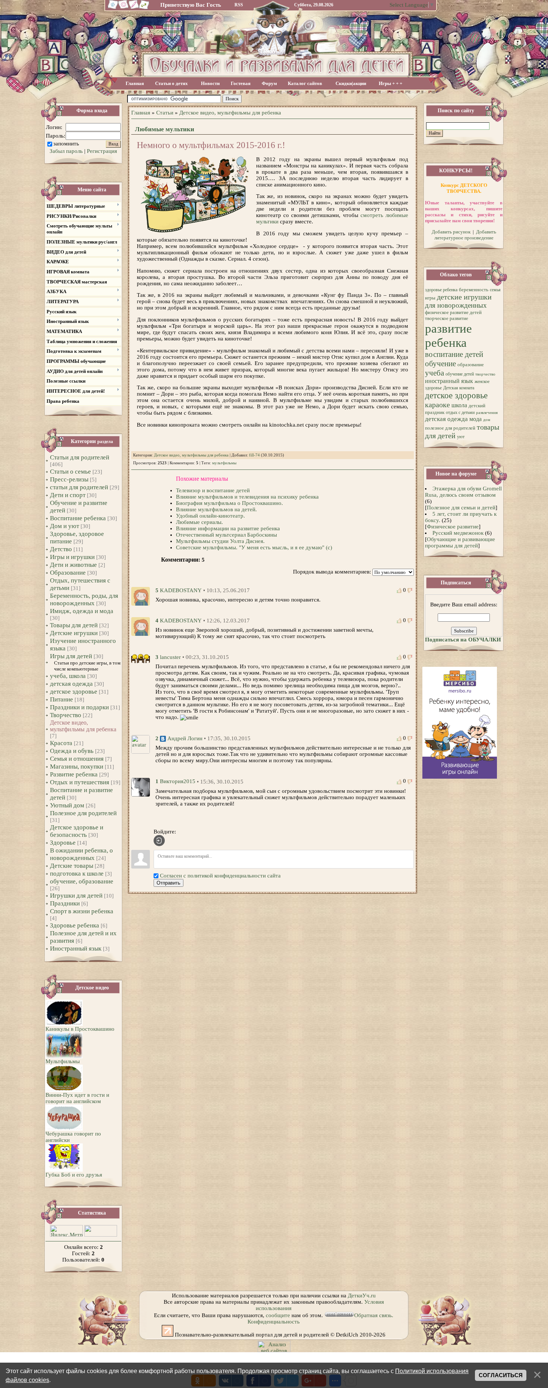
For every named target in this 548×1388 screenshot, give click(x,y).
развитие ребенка (448, 335)
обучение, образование (81, 881)
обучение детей (459, 374)
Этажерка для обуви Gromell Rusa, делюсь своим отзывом (463, 492)
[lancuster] (140, 658)
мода (475, 419)
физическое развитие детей (453, 312)
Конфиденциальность (274, 1322)
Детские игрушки (74, 633)
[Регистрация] (134, 8)
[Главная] (111, 8)
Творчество (65, 715)
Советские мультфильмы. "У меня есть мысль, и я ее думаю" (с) (254, 547)
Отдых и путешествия (79, 782)
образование (470, 364)
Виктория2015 (177, 782)
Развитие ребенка (74, 774)
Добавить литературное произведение (465, 235)
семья (495, 289)
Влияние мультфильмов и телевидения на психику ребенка (247, 497)
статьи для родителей (79, 487)
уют (460, 436)
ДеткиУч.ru (362, 1295)
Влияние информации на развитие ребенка (228, 528)
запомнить (66, 144)
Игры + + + (390, 83)
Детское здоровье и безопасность (76, 831)
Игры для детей (71, 656)
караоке (437, 405)
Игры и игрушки (72, 556)
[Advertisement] (327, 99)
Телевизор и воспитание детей (213, 490)
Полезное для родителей (83, 813)
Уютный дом (67, 805)
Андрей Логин (184, 738)
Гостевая (241, 83)
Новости (210, 83)
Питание (61, 699)
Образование (68, 572)
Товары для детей (74, 625)
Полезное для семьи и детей (461, 508)
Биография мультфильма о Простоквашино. (229, 503)
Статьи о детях (171, 83)
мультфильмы (224, 463)
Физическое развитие (453, 527)
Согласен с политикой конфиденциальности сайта (220, 876)
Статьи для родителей (79, 457)
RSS (238, 4)
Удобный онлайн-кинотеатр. (210, 516)
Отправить (168, 883)
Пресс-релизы (69, 479)
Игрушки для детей (76, 895)
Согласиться (501, 1375)
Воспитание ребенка (78, 518)
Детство (61, 549)
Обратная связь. (373, 1315)
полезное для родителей (450, 428)
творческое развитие (446, 318)
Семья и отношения (77, 758)
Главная (135, 83)
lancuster (170, 657)
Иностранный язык (75, 948)
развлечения (487, 413)
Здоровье (63, 842)
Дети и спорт (67, 495)
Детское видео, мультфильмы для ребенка (83, 725)
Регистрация (102, 151)
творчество (485, 374)
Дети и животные (73, 564)
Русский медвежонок (458, 533)
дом (486, 420)
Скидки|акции (351, 83)
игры (430, 298)
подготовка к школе (77, 873)
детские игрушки (464, 297)
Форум (269, 83)
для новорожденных (456, 305)
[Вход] (159, 840)
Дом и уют (64, 526)
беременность (473, 289)
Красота (61, 743)
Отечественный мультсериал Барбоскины (226, 535)
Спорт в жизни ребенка (81, 911)
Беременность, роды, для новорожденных (84, 599)
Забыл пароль (66, 151)
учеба (434, 372)
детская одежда (71, 683)
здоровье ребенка (441, 289)
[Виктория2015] (140, 787)
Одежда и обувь (72, 750)
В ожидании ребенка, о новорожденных (81, 854)
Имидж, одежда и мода (81, 611)
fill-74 (254, 455)
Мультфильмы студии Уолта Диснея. (220, 541)
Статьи (164, 113)
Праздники (65, 903)
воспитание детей (454, 354)
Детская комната (458, 387)
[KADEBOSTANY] (140, 596)
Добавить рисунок (451, 232)
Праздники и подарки (79, 707)
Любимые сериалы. (199, 522)
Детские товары (71, 865)
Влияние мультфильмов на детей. (216, 509)
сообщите (278, 1315)
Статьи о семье (70, 471)
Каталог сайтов (305, 83)
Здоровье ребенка (74, 925)
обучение (440, 363)
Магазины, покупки (76, 766)
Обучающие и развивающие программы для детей (460, 542)
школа (459, 405)
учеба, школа (68, 675)
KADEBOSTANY (181, 590)
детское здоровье (73, 691)
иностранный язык (449, 381)
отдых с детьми (460, 412)
